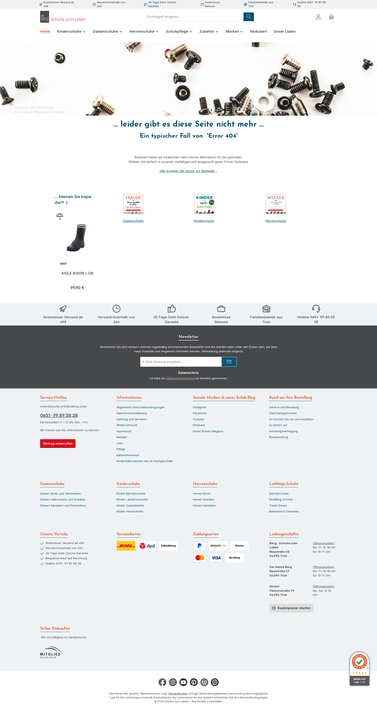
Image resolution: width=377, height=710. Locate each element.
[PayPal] (200, 546)
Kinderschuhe (204, 221)
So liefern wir (278, 425)
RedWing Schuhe (281, 499)
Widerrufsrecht (127, 425)
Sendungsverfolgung (283, 431)
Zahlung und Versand (131, 419)
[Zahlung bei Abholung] (234, 558)
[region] (77, 244)
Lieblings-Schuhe (283, 484)
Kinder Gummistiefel (130, 505)
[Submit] (229, 362)
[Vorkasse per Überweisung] (239, 546)
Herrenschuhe (276, 221)
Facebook (199, 413)
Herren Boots (202, 493)
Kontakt (122, 437)
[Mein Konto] (318, 16)
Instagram (199, 407)
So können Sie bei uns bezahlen (291, 419)
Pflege (121, 449)
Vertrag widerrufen (58, 443)
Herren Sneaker (203, 499)
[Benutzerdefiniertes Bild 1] (51, 652)
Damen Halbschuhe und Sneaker (62, 499)
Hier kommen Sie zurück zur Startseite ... (189, 171)
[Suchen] (248, 16)
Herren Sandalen (204, 505)
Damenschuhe (133, 221)
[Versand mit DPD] (147, 546)
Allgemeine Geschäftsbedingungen (141, 407)
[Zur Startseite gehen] (64, 17)
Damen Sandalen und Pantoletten (63, 505)
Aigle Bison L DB (77, 273)
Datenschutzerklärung (180, 378)
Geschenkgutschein (283, 413)
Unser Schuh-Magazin (208, 431)
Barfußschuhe (279, 493)
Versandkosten (178, 693)
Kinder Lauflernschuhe (132, 499)
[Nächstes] (101, 244)
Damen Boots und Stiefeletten (60, 493)
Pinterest (199, 425)
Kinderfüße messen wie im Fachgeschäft (145, 461)
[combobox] (194, 16)
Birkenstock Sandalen (284, 511)
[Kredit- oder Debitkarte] (208, 558)
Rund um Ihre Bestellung (290, 398)
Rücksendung (278, 437)
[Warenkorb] (331, 16)
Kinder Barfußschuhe (131, 493)
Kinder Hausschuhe (130, 511)
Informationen (129, 398)
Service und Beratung (284, 407)
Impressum (124, 431)
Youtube (198, 419)
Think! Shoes (278, 505)
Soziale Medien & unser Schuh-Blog (224, 398)
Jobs (120, 443)
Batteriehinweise (128, 455)
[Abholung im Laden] (168, 546)
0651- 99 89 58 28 (59, 415)
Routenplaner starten (293, 608)
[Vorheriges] (54, 244)
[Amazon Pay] (218, 546)
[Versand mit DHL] (126, 546)
